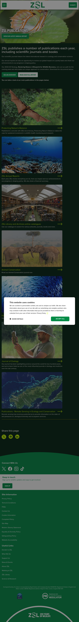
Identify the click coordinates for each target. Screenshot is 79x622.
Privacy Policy (41, 313)
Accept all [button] (60, 319)
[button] (16, 319)
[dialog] (39, 311)
